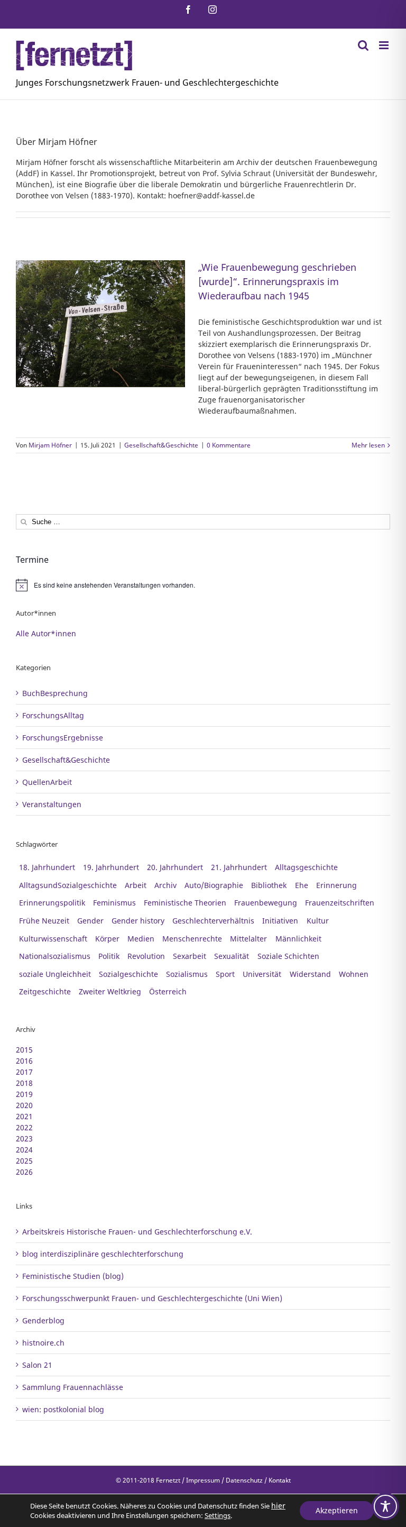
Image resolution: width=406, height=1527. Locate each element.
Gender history (138, 921)
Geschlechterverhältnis (213, 921)
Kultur (318, 921)
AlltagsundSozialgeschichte (68, 885)
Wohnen (353, 974)
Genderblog (43, 1320)
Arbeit (135, 885)
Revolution (146, 956)
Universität (262, 974)
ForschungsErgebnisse (62, 738)
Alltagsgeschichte (306, 867)
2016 (24, 1061)
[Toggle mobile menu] (384, 45)
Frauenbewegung (265, 903)
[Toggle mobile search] (363, 45)
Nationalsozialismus (54, 956)
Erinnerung (336, 885)
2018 (24, 1083)
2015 (24, 1050)
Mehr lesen (368, 445)
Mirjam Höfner (50, 445)
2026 (24, 1172)
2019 (24, 1094)
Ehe (301, 885)
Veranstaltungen (51, 804)
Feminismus (114, 903)
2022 (24, 1127)
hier (278, 1506)
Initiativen (280, 921)
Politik (108, 956)
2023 (24, 1138)
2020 (24, 1105)
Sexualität (231, 956)
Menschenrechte (192, 939)
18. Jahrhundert (47, 867)
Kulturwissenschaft (53, 939)
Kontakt (280, 1480)
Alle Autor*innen (46, 633)
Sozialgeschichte (128, 974)
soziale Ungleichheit (55, 974)
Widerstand (310, 974)
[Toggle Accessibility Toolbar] (385, 1506)
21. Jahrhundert (239, 867)
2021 (24, 1116)
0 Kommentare (229, 445)
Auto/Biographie (213, 885)
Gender (90, 921)
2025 (24, 1161)
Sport (225, 974)
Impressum (203, 1480)
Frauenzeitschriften (339, 903)
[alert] (203, 585)
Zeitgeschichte (45, 991)
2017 (24, 1072)
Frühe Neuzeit (44, 921)
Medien (140, 939)
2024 (24, 1150)
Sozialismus (187, 974)
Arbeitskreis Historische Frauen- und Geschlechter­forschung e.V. (137, 1232)
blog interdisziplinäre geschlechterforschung (102, 1254)
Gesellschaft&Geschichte (161, 445)
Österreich (168, 991)
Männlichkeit (298, 939)
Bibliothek (269, 885)
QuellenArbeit (47, 782)
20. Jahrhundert (175, 867)
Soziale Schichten (288, 956)
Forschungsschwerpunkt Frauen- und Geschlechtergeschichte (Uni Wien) (152, 1298)
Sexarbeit (189, 956)
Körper (107, 939)
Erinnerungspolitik (52, 903)
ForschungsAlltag (53, 715)
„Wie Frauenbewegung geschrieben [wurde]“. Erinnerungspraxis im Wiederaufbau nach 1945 (277, 281)
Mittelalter (248, 939)
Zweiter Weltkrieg (110, 991)
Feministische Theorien (185, 903)
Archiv (165, 885)
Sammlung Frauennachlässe (72, 1387)
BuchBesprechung (55, 693)
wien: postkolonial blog (63, 1409)
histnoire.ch (43, 1343)
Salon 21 (37, 1365)
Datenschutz (244, 1480)
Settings (217, 1515)
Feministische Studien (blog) (73, 1276)
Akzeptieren (337, 1510)
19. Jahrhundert (111, 867)
